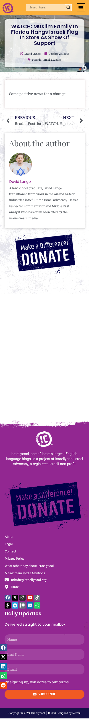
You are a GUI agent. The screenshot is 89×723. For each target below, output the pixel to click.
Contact (10, 551)
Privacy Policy (14, 558)
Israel (46, 59)
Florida (37, 59)
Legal (9, 544)
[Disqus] (44, 359)
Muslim (56, 59)
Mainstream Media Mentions (25, 573)
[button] (81, 7)
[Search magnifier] (68, 7)
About (9, 537)
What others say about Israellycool (29, 566)
